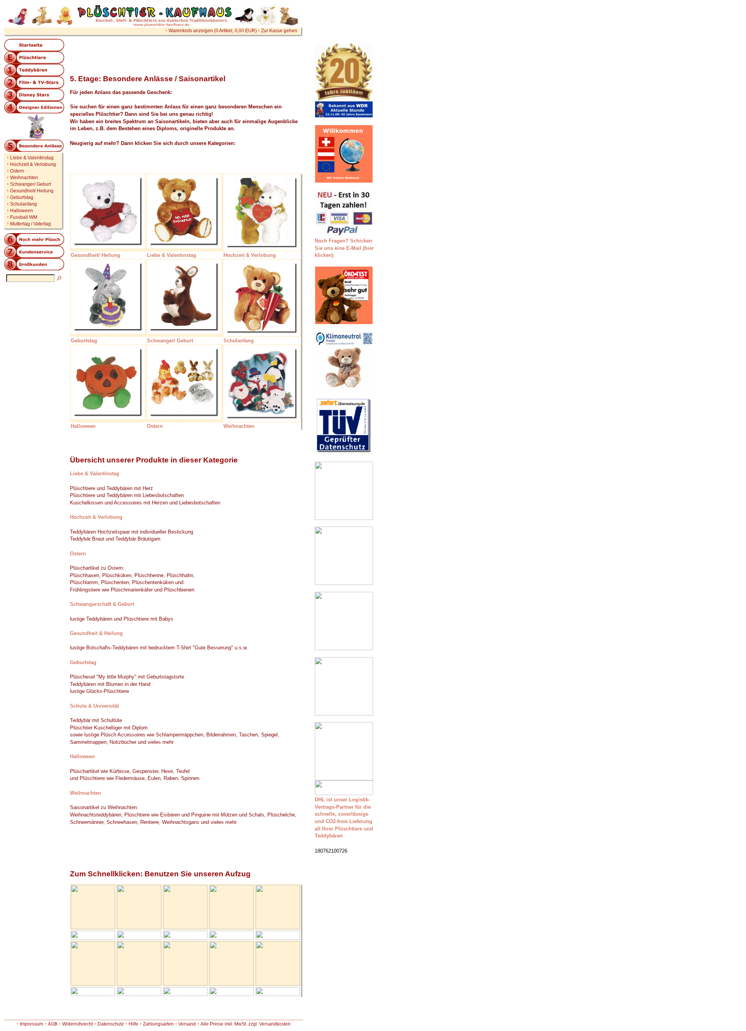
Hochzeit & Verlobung (33, 164)
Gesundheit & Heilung (96, 633)
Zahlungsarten (158, 1024)
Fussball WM (23, 217)
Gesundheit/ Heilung (32, 191)
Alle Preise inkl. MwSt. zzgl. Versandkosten (245, 1024)
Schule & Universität (94, 706)
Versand (187, 1024)
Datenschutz (111, 1024)
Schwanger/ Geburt (30, 184)
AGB (53, 1024)
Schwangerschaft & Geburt (102, 604)
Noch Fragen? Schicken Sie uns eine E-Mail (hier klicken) (344, 248)
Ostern (17, 171)
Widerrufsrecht (77, 1024)
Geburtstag (21, 197)
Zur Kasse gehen (279, 30)
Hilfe (133, 1024)
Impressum (31, 1024)
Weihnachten (24, 177)
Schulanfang (23, 204)
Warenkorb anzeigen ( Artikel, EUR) (213, 30)
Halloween (21, 210)
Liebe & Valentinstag (32, 157)
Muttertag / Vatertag (30, 224)
